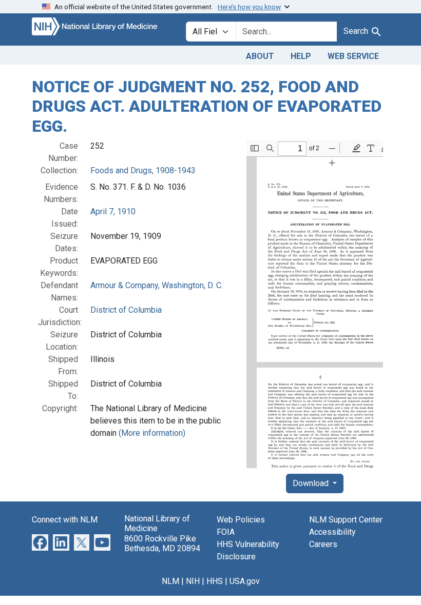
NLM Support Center (345, 520)
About (260, 56)
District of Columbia (126, 310)
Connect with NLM (65, 520)
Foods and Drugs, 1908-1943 (143, 170)
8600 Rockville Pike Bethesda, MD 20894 (162, 543)
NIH (193, 581)
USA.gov (244, 581)
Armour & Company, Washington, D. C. (156, 285)
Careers (323, 544)
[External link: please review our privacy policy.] (40, 542)
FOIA (226, 532)
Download (312, 483)
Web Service (353, 56)
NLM (170, 581)
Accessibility (332, 532)
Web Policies (241, 520)
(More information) (152, 433)
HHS (214, 581)
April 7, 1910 (113, 211)
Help (301, 56)
